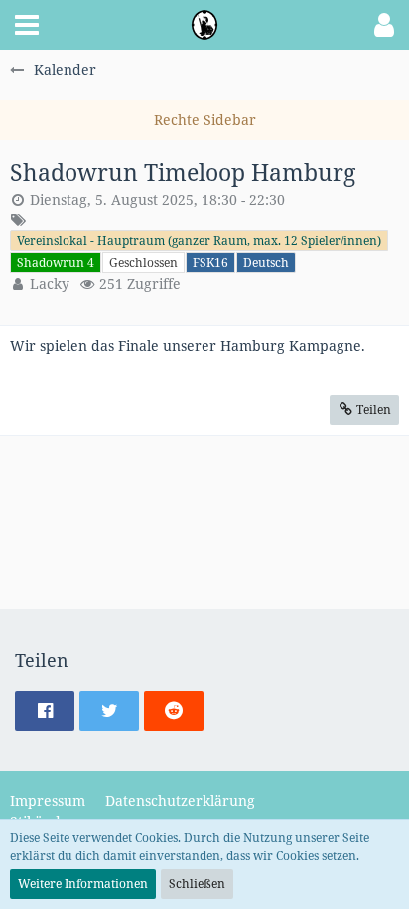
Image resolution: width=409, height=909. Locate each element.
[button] (27, 25)
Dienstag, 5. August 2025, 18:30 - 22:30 (157, 199)
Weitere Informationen (83, 883)
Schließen (197, 883)
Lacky (49, 283)
